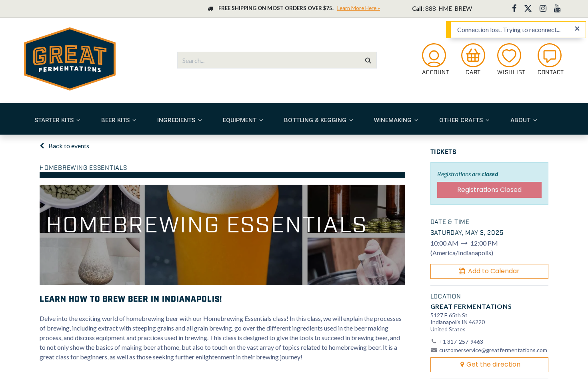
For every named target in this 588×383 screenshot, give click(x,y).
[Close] (577, 29)
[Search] (368, 60)
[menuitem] (57, 120)
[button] (489, 271)
